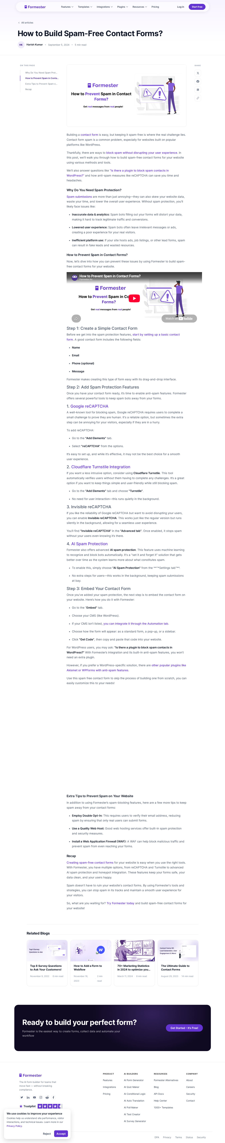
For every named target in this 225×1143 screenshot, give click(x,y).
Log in (180, 6)
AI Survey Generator (135, 1121)
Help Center (160, 1100)
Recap (28, 89)
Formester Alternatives (166, 1080)
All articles (27, 22)
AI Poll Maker (131, 1107)
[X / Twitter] (21, 1097)
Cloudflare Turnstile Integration (100, 466)
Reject (47, 1133)
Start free (197, 6)
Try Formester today (120, 903)
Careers (190, 1087)
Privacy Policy (14, 1126)
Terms (178, 1137)
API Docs (159, 1093)
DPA (157, 1137)
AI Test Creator (132, 1114)
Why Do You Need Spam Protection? (42, 72)
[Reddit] (47, 1097)
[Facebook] (53, 1097)
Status (189, 1137)
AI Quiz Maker (131, 1087)
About (189, 1080)
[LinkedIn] (28, 1097)
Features (66, 6)
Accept (61, 1133)
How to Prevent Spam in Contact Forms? (42, 78)
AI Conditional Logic (135, 1093)
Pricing (155, 6)
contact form (89, 134)
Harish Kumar (34, 44)
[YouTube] (34, 1097)
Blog (156, 1087)
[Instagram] (40, 1097)
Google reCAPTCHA (89, 406)
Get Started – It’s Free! (184, 1028)
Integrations (103, 6)
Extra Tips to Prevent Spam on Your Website (42, 84)
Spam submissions (79, 196)
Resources (138, 6)
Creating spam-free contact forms (90, 862)
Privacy (167, 1137)
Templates (83, 6)
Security (190, 1093)
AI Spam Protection (89, 543)
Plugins (121, 6)
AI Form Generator (134, 1080)
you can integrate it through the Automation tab (135, 623)
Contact (190, 1100)
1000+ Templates (163, 1107)
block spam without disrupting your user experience (141, 152)
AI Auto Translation (134, 1100)
